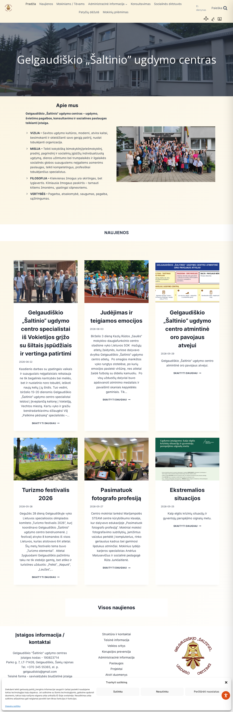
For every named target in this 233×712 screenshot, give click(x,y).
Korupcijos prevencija (116, 651)
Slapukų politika (12, 706)
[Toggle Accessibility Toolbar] (225, 695)
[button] (226, 682)
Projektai (116, 669)
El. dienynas (201, 8)
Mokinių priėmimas (115, 12)
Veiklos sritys (116, 646)
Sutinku (118, 691)
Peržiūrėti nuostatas (206, 691)
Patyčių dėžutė (89, 12)
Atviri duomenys (116, 674)
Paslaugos (116, 663)
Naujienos (46, 4)
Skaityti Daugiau (46, 423)
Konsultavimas (141, 4)
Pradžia (31, 4)
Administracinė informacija (116, 657)
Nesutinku (162, 691)
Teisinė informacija (116, 640)
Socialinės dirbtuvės (168, 4)
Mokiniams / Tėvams (70, 4)
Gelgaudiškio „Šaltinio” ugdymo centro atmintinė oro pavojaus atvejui (187, 329)
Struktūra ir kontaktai (116, 634)
